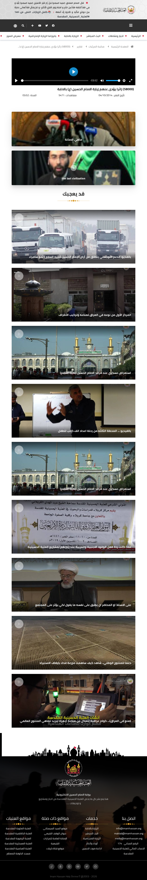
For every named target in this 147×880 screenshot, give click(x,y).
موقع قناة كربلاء (55, 848)
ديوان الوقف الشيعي (55, 833)
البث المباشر (91, 833)
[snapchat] (60, 866)
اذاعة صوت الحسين (92, 848)
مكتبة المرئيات (96, 46)
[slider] (54, 80)
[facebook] (53, 25)
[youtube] (40, 25)
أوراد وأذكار (92, 843)
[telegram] (69, 866)
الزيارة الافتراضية (92, 838)
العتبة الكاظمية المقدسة (18, 833)
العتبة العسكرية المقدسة (18, 843)
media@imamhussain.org (128, 838)
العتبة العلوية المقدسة (18, 828)
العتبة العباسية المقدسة (18, 848)
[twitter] (47, 25)
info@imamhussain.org (128, 828)
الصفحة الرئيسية (120, 46)
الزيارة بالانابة (92, 828)
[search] (22, 25)
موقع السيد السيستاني (55, 828)
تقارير (79, 46)
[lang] (15, 26)
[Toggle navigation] (130, 25)
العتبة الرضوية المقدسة (18, 838)
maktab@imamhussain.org (128, 833)
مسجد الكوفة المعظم (18, 853)
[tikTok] (51, 866)
